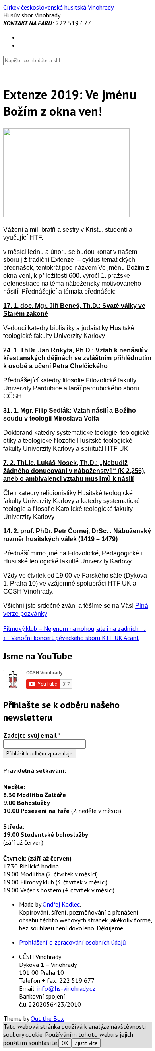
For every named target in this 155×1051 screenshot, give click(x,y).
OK (65, 1043)
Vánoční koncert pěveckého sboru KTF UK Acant (71, 638)
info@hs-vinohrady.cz (66, 988)
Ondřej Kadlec (61, 904)
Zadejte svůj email (32, 735)
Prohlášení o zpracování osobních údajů (72, 942)
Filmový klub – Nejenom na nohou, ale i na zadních (74, 628)
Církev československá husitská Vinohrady (58, 7)
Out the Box (47, 1018)
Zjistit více (86, 1043)
